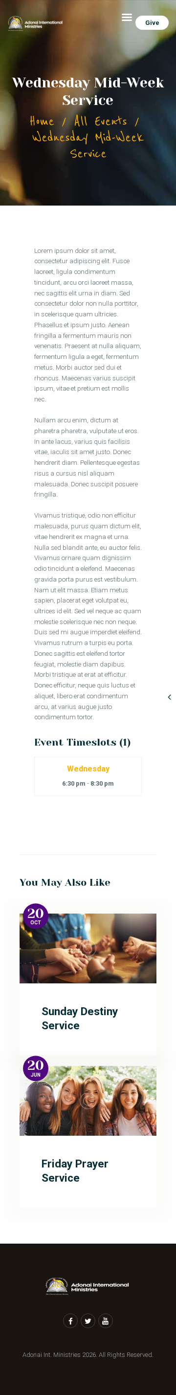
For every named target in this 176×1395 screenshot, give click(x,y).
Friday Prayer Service (75, 1171)
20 (35, 913)
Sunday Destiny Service (80, 1018)
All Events (100, 121)
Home (41, 121)
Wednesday (88, 768)
